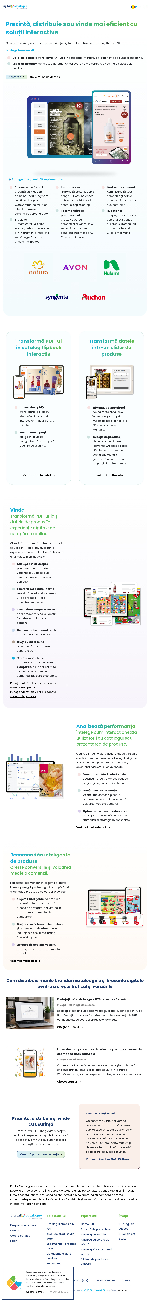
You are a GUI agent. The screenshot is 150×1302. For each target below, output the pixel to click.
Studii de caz (127, 1234)
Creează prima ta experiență (39, 1154)
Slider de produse (24, 63)
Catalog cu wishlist (93, 1234)
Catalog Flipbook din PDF (60, 1226)
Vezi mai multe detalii (37, 475)
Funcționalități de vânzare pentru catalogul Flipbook (33, 685)
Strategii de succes (126, 1226)
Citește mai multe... (27, 241)
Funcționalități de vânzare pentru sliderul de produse (33, 694)
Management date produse (58, 1256)
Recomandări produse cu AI (61, 1246)
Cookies (126, 1280)
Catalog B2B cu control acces (96, 1252)
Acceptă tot (34, 1291)
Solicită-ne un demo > (45, 77)
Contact (15, 1230)
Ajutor (123, 1239)
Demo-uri (87, 1224)
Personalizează (58, 1291)
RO (137, 7)
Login (13, 1241)
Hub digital (53, 1263)
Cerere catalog (20, 1235)
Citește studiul (67, 1081)
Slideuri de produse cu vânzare (95, 1261)
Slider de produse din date (60, 1236)
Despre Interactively (23, 1225)
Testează (15, 77)
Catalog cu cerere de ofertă (95, 1242)
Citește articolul (68, 1027)
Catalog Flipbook (24, 58)
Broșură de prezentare (96, 1229)
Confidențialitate (105, 1280)
